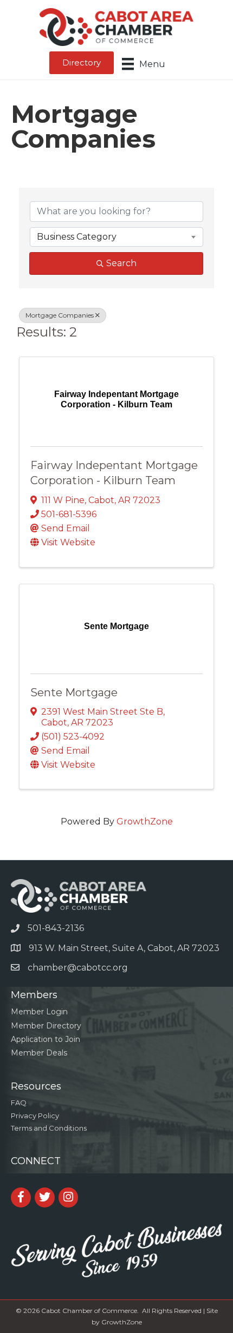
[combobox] (116, 237)
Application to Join (45, 1039)
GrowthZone (144, 821)
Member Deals (39, 1053)
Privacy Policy (35, 1115)
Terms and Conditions (49, 1128)
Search (121, 263)
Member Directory (46, 1026)
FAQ (19, 1102)
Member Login (39, 1012)
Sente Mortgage (74, 692)
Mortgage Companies (59, 315)
